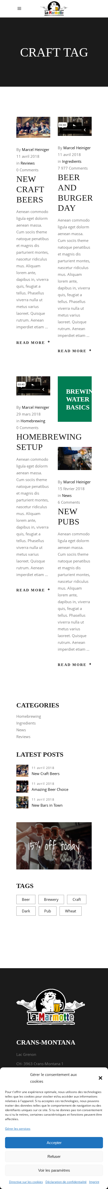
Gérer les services (17, 1128)
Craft (77, 899)
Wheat (70, 910)
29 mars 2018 (28, 414)
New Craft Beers (30, 189)
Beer (26, 899)
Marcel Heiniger (35, 149)
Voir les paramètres (54, 1170)
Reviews (28, 163)
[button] (100, 1077)
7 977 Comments (73, 168)
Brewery (51, 899)
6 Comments (69, 502)
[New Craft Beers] (33, 127)
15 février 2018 (71, 488)
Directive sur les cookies (26, 1182)
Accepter (54, 1143)
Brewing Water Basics (82, 399)
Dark (26, 910)
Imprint (94, 1182)
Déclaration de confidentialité (66, 1182)
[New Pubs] (75, 458)
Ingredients (71, 161)
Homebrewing (33, 420)
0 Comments (27, 169)
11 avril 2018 (27, 156)
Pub (47, 910)
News (67, 495)
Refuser (54, 1156)
